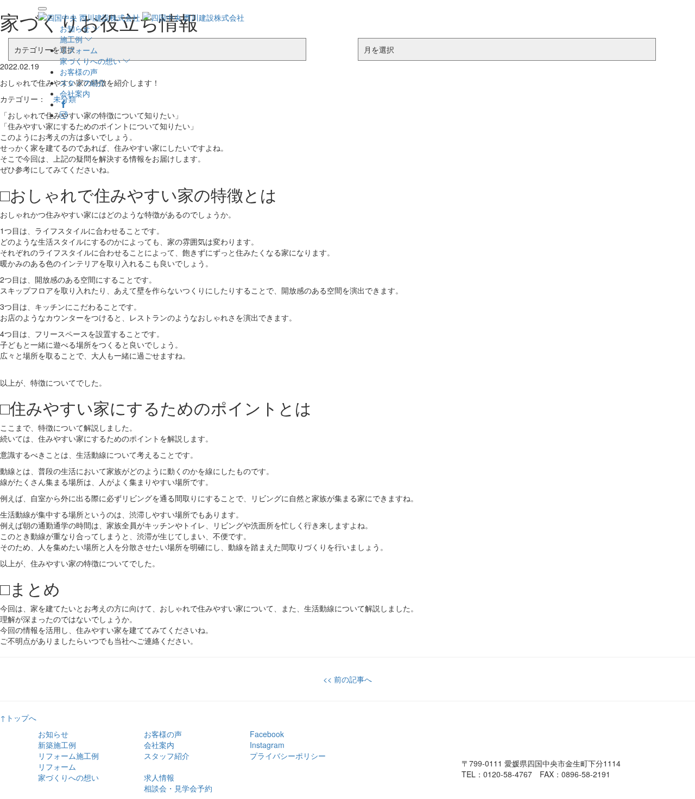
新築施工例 (57, 744)
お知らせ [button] (76, 28)
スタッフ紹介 (82, 82)
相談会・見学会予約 (178, 788)
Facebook (267, 733)
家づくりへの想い (68, 777)
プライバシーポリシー (288, 755)
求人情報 (159, 777)
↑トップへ (18, 717)
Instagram (267, 744)
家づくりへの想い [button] (91, 60)
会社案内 (75, 93)
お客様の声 (79, 71)
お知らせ (53, 733)
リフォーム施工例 (68, 755)
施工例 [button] (72, 39)
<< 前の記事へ (347, 679)
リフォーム (79, 49)
